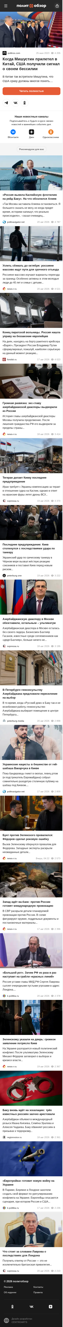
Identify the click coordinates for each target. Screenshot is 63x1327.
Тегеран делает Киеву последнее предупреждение (24, 479)
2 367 (57, 1066)
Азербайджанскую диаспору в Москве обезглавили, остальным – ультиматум (29, 621)
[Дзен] (50, 1306)
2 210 (57, 1270)
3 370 (57, 501)
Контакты (38, 1287)
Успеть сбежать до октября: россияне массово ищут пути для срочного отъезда (31, 267)
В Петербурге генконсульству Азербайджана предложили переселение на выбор (30, 693)
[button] (6, 103)
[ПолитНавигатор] (4, 222)
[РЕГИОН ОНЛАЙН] (4, 289)
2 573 (57, 858)
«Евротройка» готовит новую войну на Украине (28, 1182)
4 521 (57, 288)
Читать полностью (31, 91)
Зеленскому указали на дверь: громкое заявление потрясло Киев (29, 1041)
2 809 (57, 791)
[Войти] (57, 6)
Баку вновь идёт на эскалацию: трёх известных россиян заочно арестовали (29, 1111)
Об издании (10, 1292)
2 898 (57, 720)
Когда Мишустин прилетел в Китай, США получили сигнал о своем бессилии (31, 64)
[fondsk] (4, 359)
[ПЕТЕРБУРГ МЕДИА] (4, 721)
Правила (38, 1292)
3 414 (57, 434)
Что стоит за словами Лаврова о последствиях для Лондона (24, 1253)
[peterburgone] (4, 575)
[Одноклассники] (12, 1306)
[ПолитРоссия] (4, 53)
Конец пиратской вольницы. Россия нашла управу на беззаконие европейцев (31, 334)
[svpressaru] (4, 501)
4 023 (57, 359)
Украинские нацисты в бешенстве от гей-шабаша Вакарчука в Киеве (30, 766)
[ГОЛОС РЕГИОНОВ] (4, 1137)
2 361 (57, 1137)
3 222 (57, 575)
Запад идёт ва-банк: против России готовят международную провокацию (28, 903)
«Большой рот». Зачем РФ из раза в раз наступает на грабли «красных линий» (29, 974)
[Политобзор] (31, 6)
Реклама (8, 1287)
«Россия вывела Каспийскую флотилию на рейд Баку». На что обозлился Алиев (30, 196)
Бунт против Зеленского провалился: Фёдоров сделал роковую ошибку (28, 836)
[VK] (31, 1306)
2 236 (57, 1208)
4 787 (57, 222)
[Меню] (6, 6)
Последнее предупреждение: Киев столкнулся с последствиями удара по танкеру (29, 548)
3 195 (57, 646)
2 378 (57, 995)
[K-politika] (4, 996)
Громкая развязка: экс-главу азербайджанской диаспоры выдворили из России (30, 406)
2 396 (57, 929)
